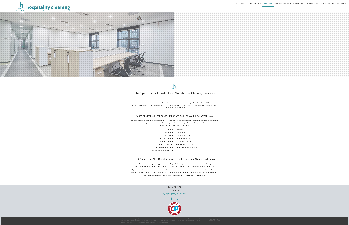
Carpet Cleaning (298, 3)
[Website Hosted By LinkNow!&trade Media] (212, 220)
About (243, 3)
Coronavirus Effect (254, 3)
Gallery (324, 3)
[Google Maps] (177, 199)
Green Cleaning (333, 3)
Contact (344, 3)
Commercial (268, 3)
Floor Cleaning (312, 3)
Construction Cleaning (283, 3)
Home (237, 3)
